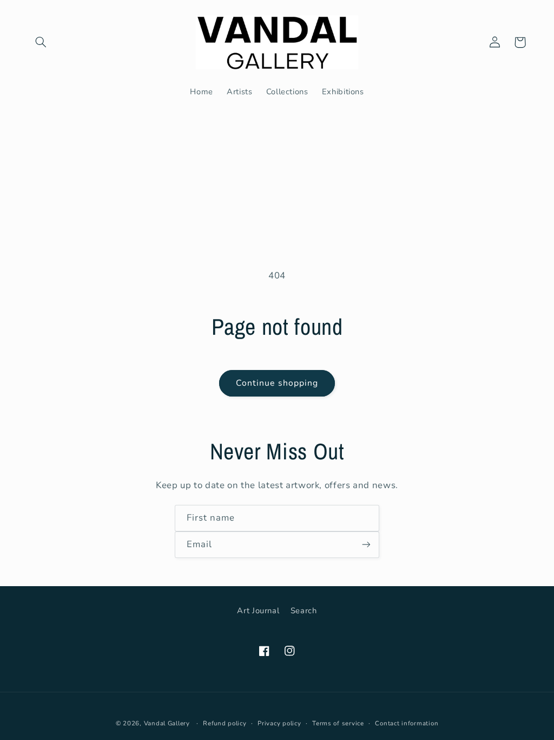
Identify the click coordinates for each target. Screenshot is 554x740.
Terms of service (338, 723)
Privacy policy (279, 723)
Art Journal (258, 610)
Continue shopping (277, 383)
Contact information (406, 723)
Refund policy (225, 723)
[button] (41, 42)
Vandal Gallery (167, 723)
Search (304, 610)
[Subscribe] (366, 544)
